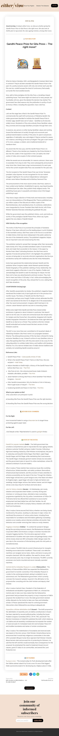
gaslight (39, 431)
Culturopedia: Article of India (31, 357)
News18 (18, 379)
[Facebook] (30, 674)
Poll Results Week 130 (47, 680)
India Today (19, 362)
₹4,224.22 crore (11, 661)
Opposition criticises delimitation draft (18, 609)
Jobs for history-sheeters (14, 489)
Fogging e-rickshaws (13, 527)
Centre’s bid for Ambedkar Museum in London (21, 567)
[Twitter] (34, 674)
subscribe (38, 720)
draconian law (33, 420)
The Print (27, 368)
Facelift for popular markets (15, 444)
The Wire (32, 384)
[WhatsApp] (37, 674)
